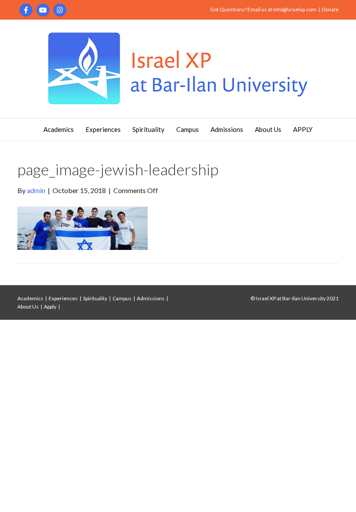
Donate (330, 9)
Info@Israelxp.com (294, 9)
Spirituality (148, 129)
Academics (58, 129)
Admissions (227, 129)
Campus (187, 129)
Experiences (103, 129)
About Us (268, 129)
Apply (50, 306)
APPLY (303, 129)
